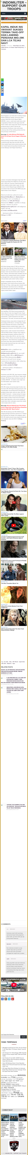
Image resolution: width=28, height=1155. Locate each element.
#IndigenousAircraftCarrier (9, 206)
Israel (17, 1080)
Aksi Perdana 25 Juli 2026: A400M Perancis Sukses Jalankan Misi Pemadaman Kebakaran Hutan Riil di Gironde (13, 1059)
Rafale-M (9, 663)
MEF (5, 1087)
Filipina (2, 1080)
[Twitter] (9, 999)
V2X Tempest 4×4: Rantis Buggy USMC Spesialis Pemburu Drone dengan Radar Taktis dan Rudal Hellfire (14, 1054)
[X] (14, 84)
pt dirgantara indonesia (6, 1090)
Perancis (11, 1087)
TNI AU (4, 1096)
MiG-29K (3, 663)
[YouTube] (12, 999)
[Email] (14, 92)
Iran (14, 1080)
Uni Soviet (3, 1098)
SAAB (21, 1092)
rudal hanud (10, 1092)
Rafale (18, 1090)
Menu (3, 13)
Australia (4, 1077)
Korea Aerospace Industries (11, 1082)
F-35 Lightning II (20, 1079)
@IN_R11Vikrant (15, 201)
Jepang (21, 1080)
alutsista (21, 1075)
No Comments (4, 684)
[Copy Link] (14, 89)
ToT (9, 1096)
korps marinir (15, 1084)
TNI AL (20, 1094)
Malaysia (24, 1085)
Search (23, 1036)
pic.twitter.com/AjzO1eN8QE (9, 365)
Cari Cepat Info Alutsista (7, 1034)
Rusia (16, 1092)
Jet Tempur (11, 47)
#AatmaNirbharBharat (7, 197)
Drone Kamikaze (9, 1079)
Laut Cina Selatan (6, 1085)
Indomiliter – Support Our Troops (15, 1153)
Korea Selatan (6, 1084)
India (10, 661)
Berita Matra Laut (17, 45)
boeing (9, 1077)
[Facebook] (14, 82)
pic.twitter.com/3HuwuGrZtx (9, 210)
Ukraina (21, 1096)
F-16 (14, 1079)
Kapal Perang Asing (19, 47)
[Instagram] (6, 999)
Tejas (13, 663)
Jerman (3, 1082)
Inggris (10, 1080)
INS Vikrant (15, 661)
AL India (6, 661)
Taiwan (8, 1094)
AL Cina (15, 1075)
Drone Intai (3, 1079)
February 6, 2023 (6, 215)
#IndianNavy (19, 197)
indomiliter (3, 45)
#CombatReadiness (10, 363)
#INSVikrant (18, 355)
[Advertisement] (14, 65)
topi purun (9, 944)
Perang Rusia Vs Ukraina (8, 1089)
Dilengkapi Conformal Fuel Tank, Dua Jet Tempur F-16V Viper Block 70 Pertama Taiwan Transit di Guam (14, 1049)
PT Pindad (14, 1090)
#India (11, 202)
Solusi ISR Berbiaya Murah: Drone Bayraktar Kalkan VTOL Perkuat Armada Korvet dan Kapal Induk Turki (14, 1064)
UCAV (15, 1096)
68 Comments (9, 809)
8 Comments (3, 674)
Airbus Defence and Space (6, 1075)
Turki (12, 1096)
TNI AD (13, 1094)
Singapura (3, 1094)
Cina (13, 1077)
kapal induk (22, 661)
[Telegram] (14, 87)
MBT (2, 1087)
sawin (8, 958)
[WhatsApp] (14, 80)
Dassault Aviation (19, 1077)
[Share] (14, 94)
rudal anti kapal (4, 1092)
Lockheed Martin (16, 1086)
